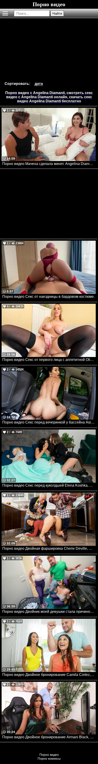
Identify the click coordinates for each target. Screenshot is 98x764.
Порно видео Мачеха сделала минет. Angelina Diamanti (48, 164)
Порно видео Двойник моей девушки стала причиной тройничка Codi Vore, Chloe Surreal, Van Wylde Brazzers (49, 611)
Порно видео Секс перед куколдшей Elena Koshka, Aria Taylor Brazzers (49, 485)
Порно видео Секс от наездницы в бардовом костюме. (48, 296)
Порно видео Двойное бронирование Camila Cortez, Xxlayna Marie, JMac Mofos (49, 675)
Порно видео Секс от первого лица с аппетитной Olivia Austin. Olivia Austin (49, 360)
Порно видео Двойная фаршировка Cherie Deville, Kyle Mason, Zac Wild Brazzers (49, 548)
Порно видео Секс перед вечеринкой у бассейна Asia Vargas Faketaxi (49, 422)
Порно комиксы (49, 758)
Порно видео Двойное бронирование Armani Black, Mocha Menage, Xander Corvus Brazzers (49, 737)
